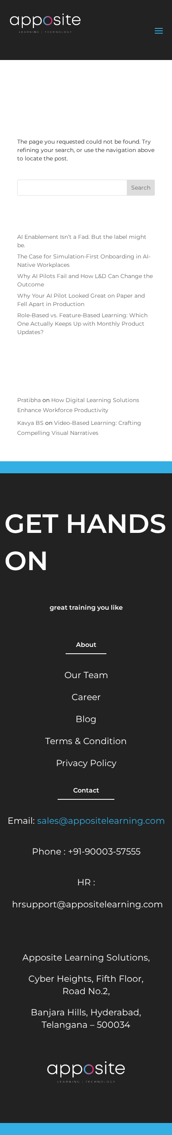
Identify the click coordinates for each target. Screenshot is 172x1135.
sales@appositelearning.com (101, 820)
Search (140, 187)
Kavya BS (30, 422)
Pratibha (29, 400)
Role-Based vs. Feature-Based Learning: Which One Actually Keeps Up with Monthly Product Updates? (82, 324)
